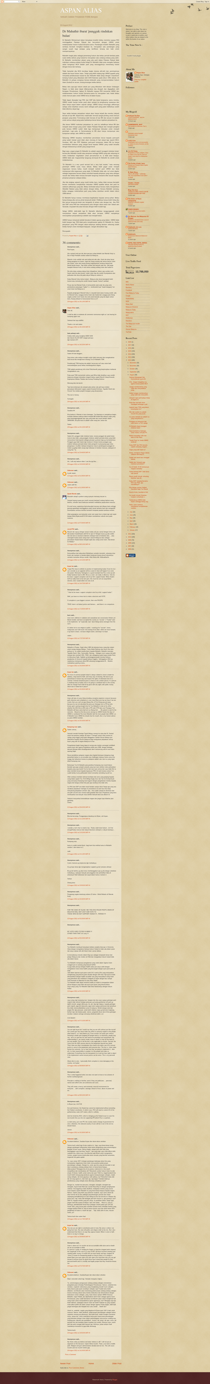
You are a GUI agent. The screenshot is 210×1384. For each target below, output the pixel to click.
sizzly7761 (70, 529)
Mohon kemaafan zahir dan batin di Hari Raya (137, 436)
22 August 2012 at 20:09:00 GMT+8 (78, 1236)
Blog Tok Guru (133, 190)
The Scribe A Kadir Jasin (136, 163)
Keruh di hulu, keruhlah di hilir (138, 492)
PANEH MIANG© (133, 209)
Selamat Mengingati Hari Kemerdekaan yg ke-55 (137, 378)
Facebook (129, 290)
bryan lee (70, 566)
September (133, 372)
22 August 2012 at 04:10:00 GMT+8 (78, 991)
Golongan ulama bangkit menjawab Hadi (135, 134)
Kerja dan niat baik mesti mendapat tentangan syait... (139, 403)
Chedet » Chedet (133, 183)
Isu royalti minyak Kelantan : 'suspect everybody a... (138, 496)
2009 (130, 540)
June (131, 515)
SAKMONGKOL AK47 (135, 124)
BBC (127, 282)
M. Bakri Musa (133, 172)
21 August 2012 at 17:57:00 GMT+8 (78, 638)
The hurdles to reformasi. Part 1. (137, 126)
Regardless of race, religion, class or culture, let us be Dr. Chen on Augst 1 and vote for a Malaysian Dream (138, 155)
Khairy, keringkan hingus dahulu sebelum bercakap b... (139, 453)
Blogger (114, 1379)
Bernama (128, 287)
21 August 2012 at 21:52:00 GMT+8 (78, 832)
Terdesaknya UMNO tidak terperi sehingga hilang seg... (139, 500)
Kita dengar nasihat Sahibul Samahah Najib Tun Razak (138, 488)
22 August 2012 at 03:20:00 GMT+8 (78, 918)
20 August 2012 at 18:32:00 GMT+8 (78, 344)
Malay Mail (129, 304)
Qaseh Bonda (71, 494)
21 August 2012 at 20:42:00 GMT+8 (78, 807)
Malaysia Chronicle (132, 307)
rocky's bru (132, 140)
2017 (130, 345)
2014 (130, 354)
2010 (130, 537)
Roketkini (129, 321)
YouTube (128, 332)
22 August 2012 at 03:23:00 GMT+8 (78, 938)
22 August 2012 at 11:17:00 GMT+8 (78, 1219)
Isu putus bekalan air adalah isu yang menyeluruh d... (139, 417)
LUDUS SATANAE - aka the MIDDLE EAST (136, 118)
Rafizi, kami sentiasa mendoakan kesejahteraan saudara (138, 506)
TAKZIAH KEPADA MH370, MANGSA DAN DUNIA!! (136, 245)
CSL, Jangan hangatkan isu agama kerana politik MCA (138, 382)
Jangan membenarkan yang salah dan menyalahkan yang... (138, 388)
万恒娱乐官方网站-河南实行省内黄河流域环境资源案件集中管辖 (138, 192)
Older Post (116, 1363)
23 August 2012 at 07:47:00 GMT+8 (78, 1266)
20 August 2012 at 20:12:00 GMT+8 (78, 427)
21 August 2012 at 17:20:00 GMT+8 (78, 609)
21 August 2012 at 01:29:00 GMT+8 (78, 476)
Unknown (70, 470)
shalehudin (132, 234)
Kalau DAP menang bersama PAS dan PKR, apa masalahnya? (138, 482)
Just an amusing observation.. (137, 211)
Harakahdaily (130, 298)
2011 (130, 534)
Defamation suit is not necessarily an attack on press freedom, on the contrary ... (138, 144)
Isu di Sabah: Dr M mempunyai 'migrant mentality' (139, 467)
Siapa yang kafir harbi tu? (137, 450)
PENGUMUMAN (133, 228)
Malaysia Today (131, 310)
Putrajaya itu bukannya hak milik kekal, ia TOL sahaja (138, 422)
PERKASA (129, 318)
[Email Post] (87, 236)
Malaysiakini (130, 312)
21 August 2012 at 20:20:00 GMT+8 (78, 666)
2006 (130, 549)
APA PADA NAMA (133, 184)
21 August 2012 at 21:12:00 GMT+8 (78, 819)
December (133, 363)
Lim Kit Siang (132, 151)
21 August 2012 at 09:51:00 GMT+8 (78, 544)
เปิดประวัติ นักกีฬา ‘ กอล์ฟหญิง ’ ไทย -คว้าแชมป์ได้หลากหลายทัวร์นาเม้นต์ (137, 175)
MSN (127, 301)
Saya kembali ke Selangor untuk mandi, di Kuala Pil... (138, 431)
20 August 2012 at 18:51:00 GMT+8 (78, 401)
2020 (130, 342)
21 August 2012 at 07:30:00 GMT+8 (78, 523)
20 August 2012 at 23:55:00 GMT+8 (78, 464)
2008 (130, 543)
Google (128, 296)
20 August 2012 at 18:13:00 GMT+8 (78, 327)
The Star (128, 326)
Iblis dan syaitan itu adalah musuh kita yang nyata (137, 412)
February (133, 527)
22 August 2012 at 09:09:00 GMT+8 (78, 1066)
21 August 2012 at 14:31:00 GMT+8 (78, 560)
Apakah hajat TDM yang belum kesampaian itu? (139, 408)
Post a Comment (70, 1354)
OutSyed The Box (134, 116)
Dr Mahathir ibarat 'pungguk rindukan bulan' (138, 427)
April (131, 521)
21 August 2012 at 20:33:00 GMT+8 (78, 720)
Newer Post (65, 1363)
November (133, 366)
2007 (130, 546)
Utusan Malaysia (131, 329)
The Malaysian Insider (133, 323)
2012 (130, 360)
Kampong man (72, 727)
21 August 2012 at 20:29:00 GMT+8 (78, 689)
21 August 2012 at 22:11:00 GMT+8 (78, 854)
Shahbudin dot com (135, 227)
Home (91, 1363)
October (132, 369)
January (132, 530)
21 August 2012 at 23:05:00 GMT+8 (78, 885)
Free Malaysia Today (132, 293)
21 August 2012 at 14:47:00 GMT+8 (78, 583)
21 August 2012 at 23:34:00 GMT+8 (78, 899)
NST (127, 315)
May (131, 518)
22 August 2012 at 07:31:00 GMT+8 (78, 1020)
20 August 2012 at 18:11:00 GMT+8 (78, 301)
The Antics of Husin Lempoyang (134, 199)
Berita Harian (130, 285)
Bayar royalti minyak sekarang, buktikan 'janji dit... (139, 477)
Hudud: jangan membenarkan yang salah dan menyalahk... (139, 394)
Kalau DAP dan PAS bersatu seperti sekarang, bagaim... (138, 446)
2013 (130, 357)
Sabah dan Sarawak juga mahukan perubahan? (137, 463)
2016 (130, 348)
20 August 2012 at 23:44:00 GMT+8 (78, 452)
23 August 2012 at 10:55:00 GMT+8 (78, 1333)
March (132, 524)
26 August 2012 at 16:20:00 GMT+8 (78, 1350)
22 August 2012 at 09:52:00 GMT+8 (78, 1095)
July (131, 512)
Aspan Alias (73, 236)
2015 (130, 351)
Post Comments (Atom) (76, 1368)
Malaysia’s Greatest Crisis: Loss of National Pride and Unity (138, 220)
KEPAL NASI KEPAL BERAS (137, 243)
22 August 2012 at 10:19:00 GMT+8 (78, 1132)
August (132, 375)
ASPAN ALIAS (81, 10)
